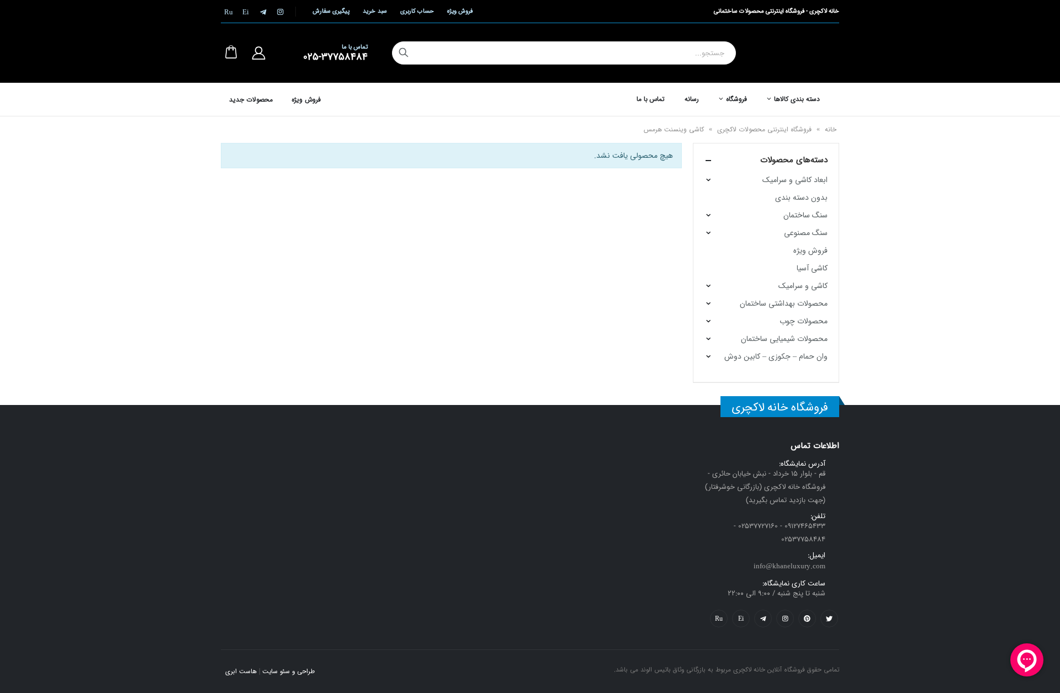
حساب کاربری (417, 11)
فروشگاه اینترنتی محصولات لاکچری (764, 129)
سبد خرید (374, 11)
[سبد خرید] (231, 53)
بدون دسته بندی (801, 197)
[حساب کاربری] (258, 53)
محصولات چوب (804, 321)
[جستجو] (404, 53)
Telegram (763, 618)
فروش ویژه (460, 11)
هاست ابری (241, 671)
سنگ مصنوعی (806, 233)
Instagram (785, 618)
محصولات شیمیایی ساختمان (784, 339)
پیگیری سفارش (330, 11)
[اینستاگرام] (280, 11)
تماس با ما (651, 99)
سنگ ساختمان (805, 215)
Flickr (719, 618)
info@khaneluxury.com (789, 566)
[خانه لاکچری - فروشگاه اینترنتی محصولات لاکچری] (800, 53)
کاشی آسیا (812, 268)
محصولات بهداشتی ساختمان (784, 303)
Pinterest (807, 618)
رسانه (692, 99)
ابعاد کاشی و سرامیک (795, 180)
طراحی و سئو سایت (288, 671)
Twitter (829, 618)
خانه (830, 129)
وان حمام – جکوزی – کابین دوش (776, 356)
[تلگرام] (263, 11)
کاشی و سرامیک (803, 286)
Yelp (741, 618)
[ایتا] (246, 11)
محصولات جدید (251, 99)
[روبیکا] (228, 11)
